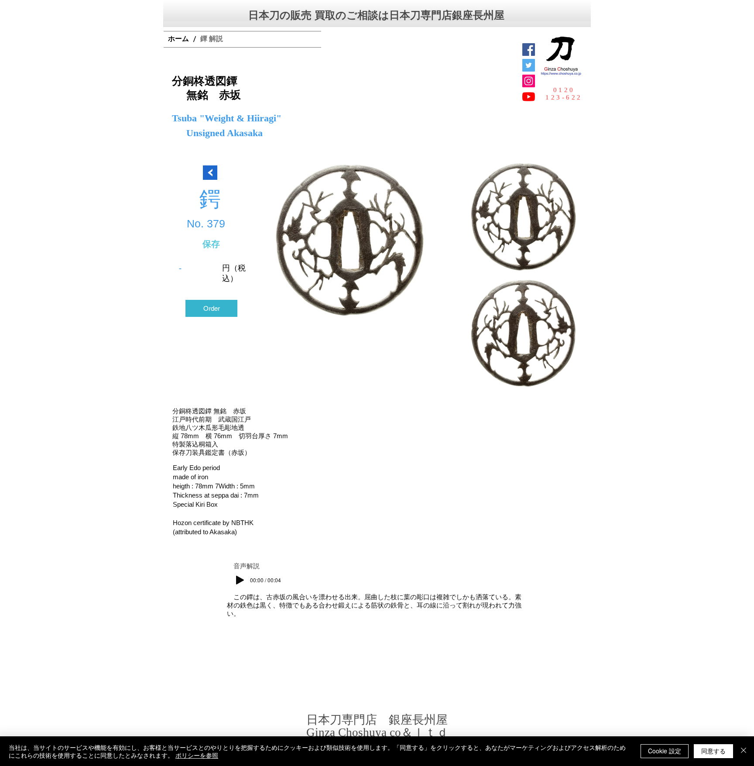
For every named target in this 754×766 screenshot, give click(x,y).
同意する (713, 750)
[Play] (240, 580)
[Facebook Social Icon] (528, 49)
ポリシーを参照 (196, 755)
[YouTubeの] (528, 96)
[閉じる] (743, 751)
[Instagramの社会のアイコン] (528, 81)
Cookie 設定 (664, 750)
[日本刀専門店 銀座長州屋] (528, 65)
